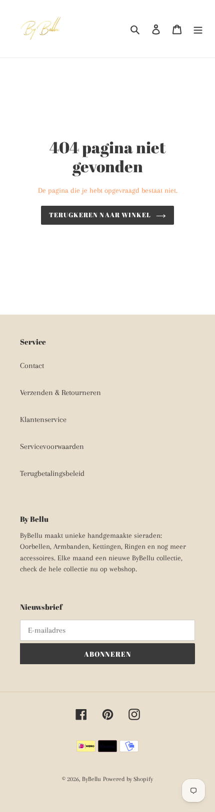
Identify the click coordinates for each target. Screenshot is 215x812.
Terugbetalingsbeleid (52, 473)
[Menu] (198, 29)
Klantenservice (43, 419)
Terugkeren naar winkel (100, 214)
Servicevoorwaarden (52, 446)
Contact (32, 365)
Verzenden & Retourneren (60, 392)
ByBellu (91, 779)
